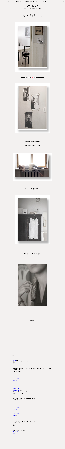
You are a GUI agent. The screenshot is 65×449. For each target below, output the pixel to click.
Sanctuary (32, 6)
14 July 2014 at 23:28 (16, 407)
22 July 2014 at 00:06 (16, 431)
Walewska (14, 415)
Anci (14, 420)
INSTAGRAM (40, 1)
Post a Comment (14, 433)
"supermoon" (36, 256)
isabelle (14, 374)
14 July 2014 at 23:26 (16, 400)
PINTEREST (45, 1)
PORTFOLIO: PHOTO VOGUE (20, 1)
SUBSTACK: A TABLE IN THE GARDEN (31, 1)
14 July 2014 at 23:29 (16, 413)
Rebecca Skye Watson (16, 390)
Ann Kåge (14, 360)
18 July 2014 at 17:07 (16, 426)
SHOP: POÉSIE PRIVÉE (10, 1)
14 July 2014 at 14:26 (16, 388)
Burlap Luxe (15, 380)
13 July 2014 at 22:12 (16, 378)
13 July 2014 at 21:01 (16, 372)
